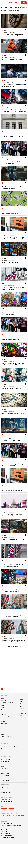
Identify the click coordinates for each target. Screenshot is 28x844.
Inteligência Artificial (5, 716)
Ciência (21, 715)
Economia (3, 709)
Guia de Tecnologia (5, 734)
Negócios (7, 7)
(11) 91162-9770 (7, 801)
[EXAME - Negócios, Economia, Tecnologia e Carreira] (13, 2)
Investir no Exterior (5, 773)
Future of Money (23, 713)
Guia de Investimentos (6, 736)
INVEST (2, 7)
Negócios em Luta (5, 778)
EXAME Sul (3, 764)
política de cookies (5, 833)
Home (2, 698)
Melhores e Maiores (5, 787)
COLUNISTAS (4, 723)
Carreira (3, 707)
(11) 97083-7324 (7, 823)
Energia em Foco (4, 771)
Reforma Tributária (5, 759)
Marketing (22, 703)
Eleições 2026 (18, 7)
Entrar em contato (5, 799)
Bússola (2, 766)
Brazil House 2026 (5, 761)
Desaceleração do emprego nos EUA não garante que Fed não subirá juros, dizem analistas (13, 136)
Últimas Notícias (4, 700)
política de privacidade (6, 835)
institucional (4, 829)
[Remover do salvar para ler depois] (25, 30)
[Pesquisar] (5, 3)
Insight (12, 7)
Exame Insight (4, 714)
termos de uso (4, 831)
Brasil (2, 705)
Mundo (21, 699)
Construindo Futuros (5, 768)
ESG (2, 712)
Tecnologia (22, 710)
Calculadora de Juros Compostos (8, 748)
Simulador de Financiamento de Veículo (9, 751)
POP (21, 717)
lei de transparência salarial (8, 837)
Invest (2, 719)
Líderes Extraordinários (6, 775)
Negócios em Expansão (6, 792)
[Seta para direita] (24, 7)
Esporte (21, 706)
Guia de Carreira (4, 739)
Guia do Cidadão (4, 732)
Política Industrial (5, 780)
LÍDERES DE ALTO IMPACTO (7, 702)
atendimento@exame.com (7, 808)
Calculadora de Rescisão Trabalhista (9, 746)
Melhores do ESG (5, 790)
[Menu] (2, 3)
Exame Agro (22, 708)
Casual (21, 701)
